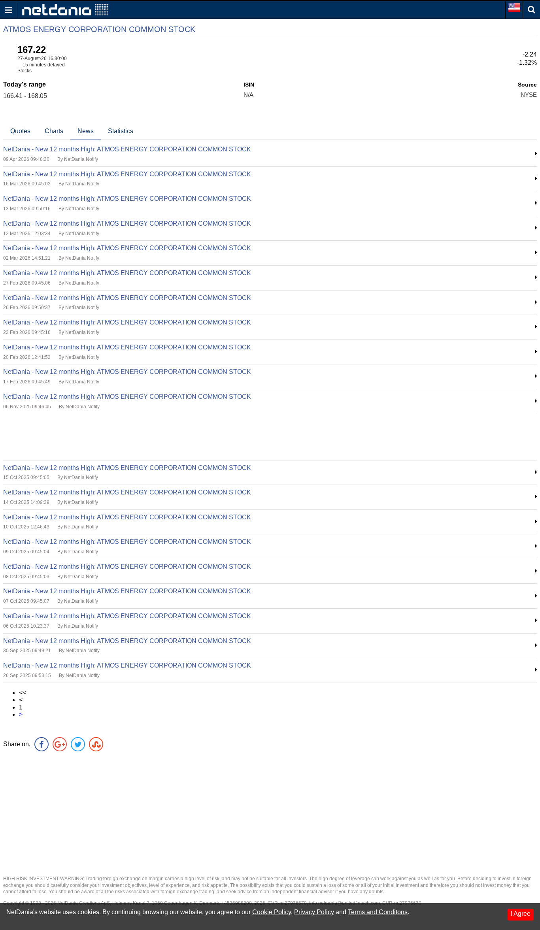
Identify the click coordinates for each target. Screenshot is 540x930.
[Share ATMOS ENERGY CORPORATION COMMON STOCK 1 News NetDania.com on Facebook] (41, 744)
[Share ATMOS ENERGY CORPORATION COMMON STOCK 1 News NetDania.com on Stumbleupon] (96, 744)
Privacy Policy (314, 912)
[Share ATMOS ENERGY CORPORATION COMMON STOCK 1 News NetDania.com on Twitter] (78, 744)
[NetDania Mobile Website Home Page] (65, 9)
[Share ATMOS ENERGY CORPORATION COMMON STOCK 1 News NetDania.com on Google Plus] (59, 744)
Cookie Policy (271, 912)
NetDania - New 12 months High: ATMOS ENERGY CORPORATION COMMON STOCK (127, 149)
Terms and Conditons (378, 912)
